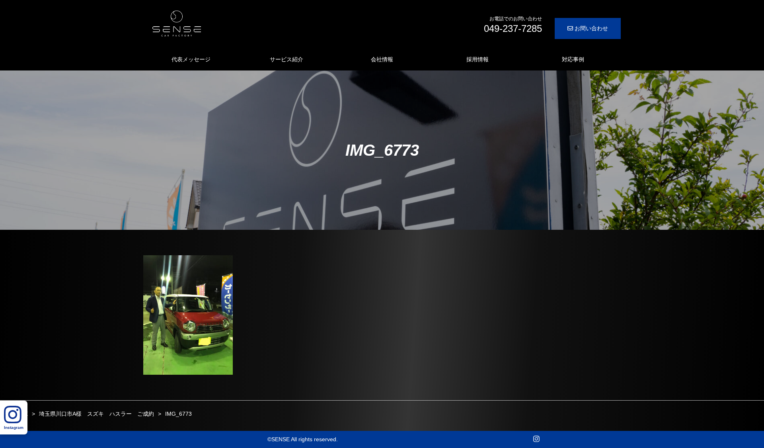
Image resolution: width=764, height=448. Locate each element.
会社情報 (382, 59)
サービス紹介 (286, 59)
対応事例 (573, 59)
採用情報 (477, 59)
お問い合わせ (590, 28)
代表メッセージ (191, 59)
